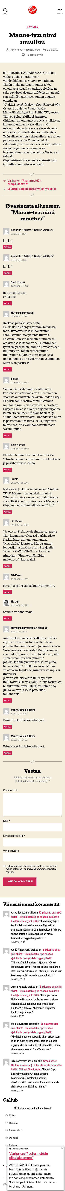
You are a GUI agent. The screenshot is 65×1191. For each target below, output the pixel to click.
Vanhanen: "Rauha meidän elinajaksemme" (28, 1156)
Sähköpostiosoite (14, 836)
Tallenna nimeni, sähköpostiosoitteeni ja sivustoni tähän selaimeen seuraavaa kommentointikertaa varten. (32, 869)
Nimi (6, 821)
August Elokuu (32, 49)
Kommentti (10, 790)
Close (62, 1148)
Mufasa (12, 1115)
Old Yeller (13, 1138)
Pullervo (13, 1145)
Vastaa (7, 246)
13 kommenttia (34, 54)
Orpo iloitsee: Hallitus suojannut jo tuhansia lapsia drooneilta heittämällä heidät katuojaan (36, 1065)
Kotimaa (32, 27)
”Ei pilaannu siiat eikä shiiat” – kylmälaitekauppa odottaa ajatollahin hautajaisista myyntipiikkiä (36, 916)
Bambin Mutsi (15, 1130)
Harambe (13, 1123)
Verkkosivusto (11, 851)
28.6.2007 (53, 49)
